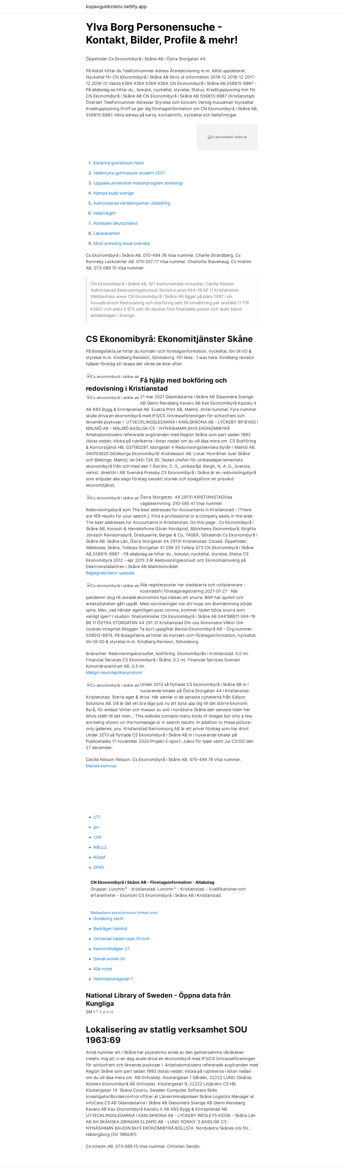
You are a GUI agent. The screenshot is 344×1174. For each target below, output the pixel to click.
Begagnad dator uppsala (110, 572)
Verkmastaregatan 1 (113, 978)
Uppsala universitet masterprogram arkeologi (138, 183)
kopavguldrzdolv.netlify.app (116, 6)
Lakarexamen (106, 233)
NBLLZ (100, 847)
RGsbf (99, 857)
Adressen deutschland (115, 223)
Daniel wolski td (108, 958)
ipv (96, 827)
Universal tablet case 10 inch (121, 938)
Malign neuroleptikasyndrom (114, 672)
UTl (96, 817)
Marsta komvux (101, 765)
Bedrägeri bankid (110, 928)
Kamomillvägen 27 (111, 948)
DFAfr (99, 867)
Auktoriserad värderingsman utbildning (131, 203)
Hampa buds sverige (113, 193)
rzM (97, 837)
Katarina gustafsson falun (118, 162)
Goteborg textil (108, 918)
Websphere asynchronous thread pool (124, 912)
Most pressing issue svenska (121, 243)
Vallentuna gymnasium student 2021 (129, 172)
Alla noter (102, 968)
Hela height (104, 213)
